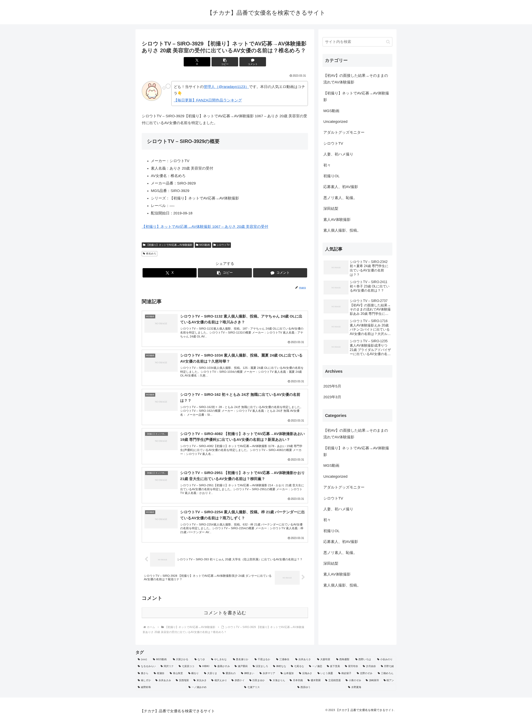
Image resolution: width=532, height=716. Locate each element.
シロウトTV (223, 244)
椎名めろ (151, 253)
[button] (225, 61)
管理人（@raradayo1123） (226, 87)
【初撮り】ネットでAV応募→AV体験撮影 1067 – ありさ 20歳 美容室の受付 (205, 227)
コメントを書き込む (225, 612)
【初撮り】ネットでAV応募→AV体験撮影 (169, 244)
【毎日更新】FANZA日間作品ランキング (208, 100)
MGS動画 (204, 244)
